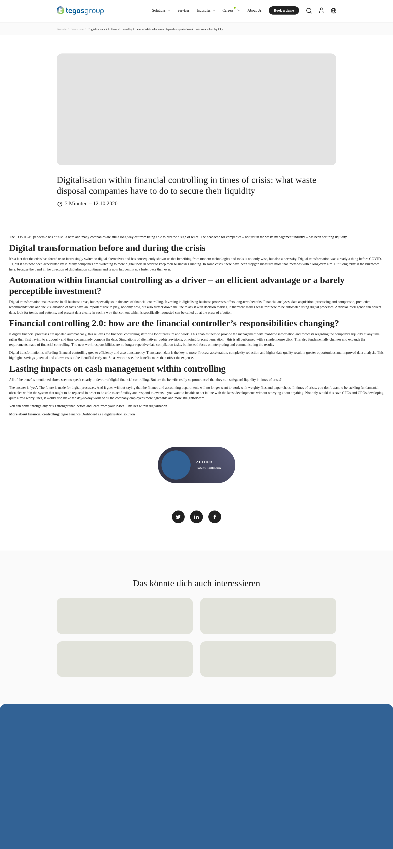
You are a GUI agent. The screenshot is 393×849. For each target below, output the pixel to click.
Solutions (159, 10)
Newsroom (77, 29)
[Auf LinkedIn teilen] (196, 516)
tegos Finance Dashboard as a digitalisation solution (98, 414)
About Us (254, 10)
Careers (227, 10)
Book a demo (284, 10)
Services (183, 10)
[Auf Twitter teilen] (178, 516)
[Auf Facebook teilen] (214, 516)
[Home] (80, 10)
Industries (204, 10)
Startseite (62, 29)
